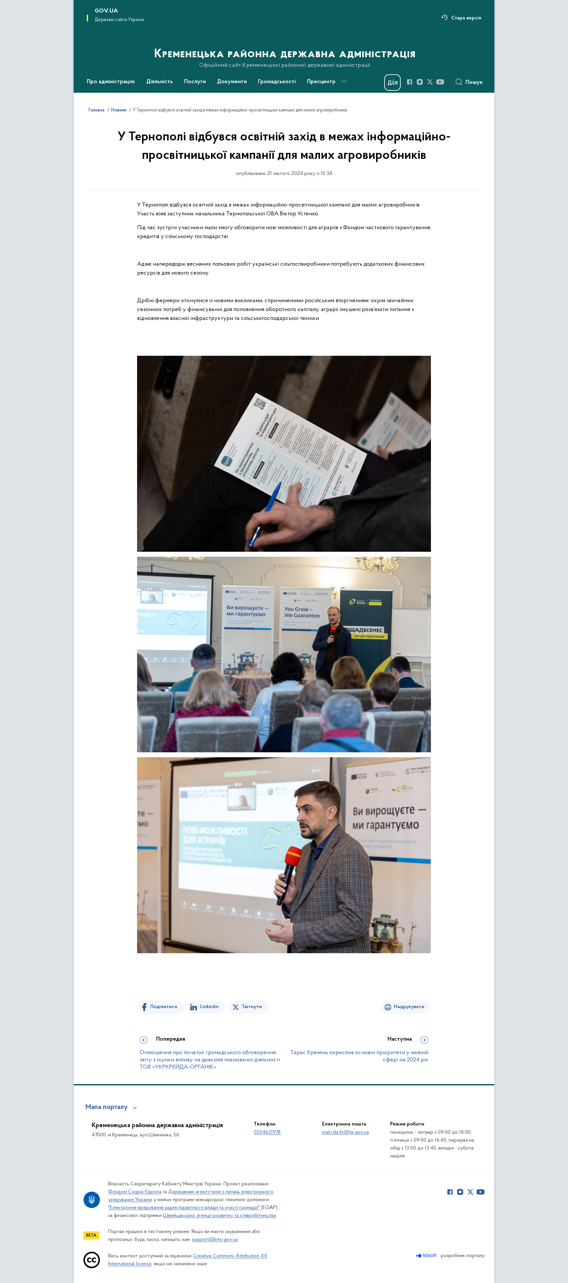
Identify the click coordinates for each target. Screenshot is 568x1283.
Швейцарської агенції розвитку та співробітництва (219, 1215)
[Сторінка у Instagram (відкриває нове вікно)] (420, 82)
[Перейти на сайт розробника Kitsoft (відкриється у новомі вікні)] (427, 1255)
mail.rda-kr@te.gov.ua (345, 1132)
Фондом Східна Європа (134, 1192)
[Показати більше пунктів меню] (344, 81)
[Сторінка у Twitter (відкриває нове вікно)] (430, 82)
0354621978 (267, 1132)
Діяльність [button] (159, 82)
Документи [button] (232, 82)
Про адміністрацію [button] (111, 82)
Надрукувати (409, 1006)
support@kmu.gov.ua (215, 1239)
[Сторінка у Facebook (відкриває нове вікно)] (410, 82)
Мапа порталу (106, 1107)
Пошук (474, 82)
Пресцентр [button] (321, 82)
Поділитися (163, 1006)
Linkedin (209, 1006)
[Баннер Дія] (392, 82)
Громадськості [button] (277, 82)
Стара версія (466, 18)
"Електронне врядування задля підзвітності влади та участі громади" (184, 1207)
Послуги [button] (195, 82)
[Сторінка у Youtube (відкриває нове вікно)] (440, 82)
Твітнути (252, 1006)
